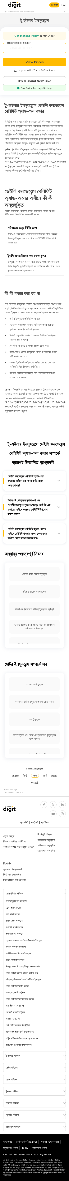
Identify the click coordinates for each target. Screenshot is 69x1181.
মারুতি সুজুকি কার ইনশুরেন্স (16, 900)
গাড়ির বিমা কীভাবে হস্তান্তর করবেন (20, 998)
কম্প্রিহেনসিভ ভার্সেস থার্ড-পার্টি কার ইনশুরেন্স (23, 979)
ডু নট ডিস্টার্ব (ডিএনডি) (26, 1142)
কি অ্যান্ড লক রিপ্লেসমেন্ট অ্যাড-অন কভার (23, 966)
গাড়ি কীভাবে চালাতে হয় (15, 1005)
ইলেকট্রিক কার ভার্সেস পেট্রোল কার (20, 1031)
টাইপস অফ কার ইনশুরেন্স (16, 946)
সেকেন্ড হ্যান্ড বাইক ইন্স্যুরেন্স (34, 574)
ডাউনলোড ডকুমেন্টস (46, 839)
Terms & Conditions (44, 70)
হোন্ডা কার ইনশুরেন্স (13, 907)
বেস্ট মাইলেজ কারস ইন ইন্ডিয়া (18, 1025)
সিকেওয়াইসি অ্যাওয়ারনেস (14, 879)
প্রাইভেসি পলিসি (39, 1148)
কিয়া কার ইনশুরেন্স (13, 914)
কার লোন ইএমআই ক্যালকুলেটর (18, 1044)
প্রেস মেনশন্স (8, 836)
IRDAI (25, 1148)
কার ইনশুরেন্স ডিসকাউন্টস (15, 992)
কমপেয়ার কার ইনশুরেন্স (15, 933)
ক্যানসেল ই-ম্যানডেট (12, 869)
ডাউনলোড (7, 1142)
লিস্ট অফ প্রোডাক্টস (12, 874)
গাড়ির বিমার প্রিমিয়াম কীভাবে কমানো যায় (22, 972)
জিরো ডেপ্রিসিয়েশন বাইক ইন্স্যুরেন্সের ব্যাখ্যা (34, 609)
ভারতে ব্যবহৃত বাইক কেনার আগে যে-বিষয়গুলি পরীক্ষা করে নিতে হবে (34, 626)
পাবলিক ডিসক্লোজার (50, 1142)
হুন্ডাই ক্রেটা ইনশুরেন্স (14, 920)
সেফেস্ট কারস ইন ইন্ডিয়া (15, 1012)
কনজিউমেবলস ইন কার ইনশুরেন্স (18, 953)
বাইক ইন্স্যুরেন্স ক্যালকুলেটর (34, 591)
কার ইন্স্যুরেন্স (34, 719)
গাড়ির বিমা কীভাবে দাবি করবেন (17, 985)
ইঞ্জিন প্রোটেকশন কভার (15, 959)
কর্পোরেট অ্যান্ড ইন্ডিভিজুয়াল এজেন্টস (18, 846)
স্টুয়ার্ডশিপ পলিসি (10, 1148)
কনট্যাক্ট (34, 822)
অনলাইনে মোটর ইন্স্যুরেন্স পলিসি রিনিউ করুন (34, 702)
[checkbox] (15, 70)
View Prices (34, 62)
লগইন (56, 4)
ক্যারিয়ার (45, 822)
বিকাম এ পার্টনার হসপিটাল (14, 841)
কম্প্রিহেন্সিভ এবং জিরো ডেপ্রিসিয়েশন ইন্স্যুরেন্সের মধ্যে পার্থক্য (34, 736)
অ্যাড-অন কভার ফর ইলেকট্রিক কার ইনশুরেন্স (24, 940)
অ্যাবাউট (24, 822)
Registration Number (18, 42)
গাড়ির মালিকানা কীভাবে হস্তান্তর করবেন (22, 1038)
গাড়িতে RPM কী (13, 1018)
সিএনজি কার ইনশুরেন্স (14, 927)
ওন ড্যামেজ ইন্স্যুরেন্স (34, 684)
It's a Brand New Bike (34, 81)
